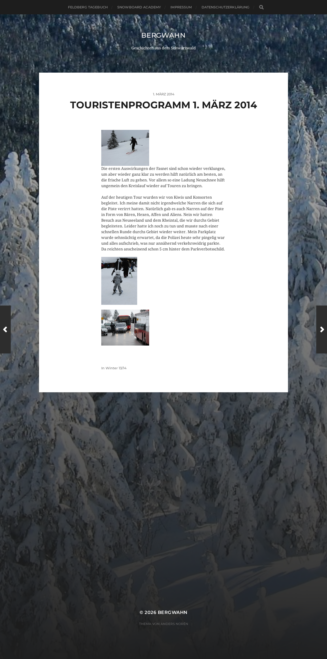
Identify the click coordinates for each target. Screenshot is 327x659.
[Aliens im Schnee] (163, 281)
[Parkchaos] (163, 328)
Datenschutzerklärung (226, 7)
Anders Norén (174, 624)
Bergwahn (163, 35)
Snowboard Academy (139, 7)
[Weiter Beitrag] (321, 329)
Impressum (181, 7)
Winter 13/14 (116, 368)
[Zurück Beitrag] (5, 329)
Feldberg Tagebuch (88, 7)
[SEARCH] (261, 7)
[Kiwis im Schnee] (163, 148)
